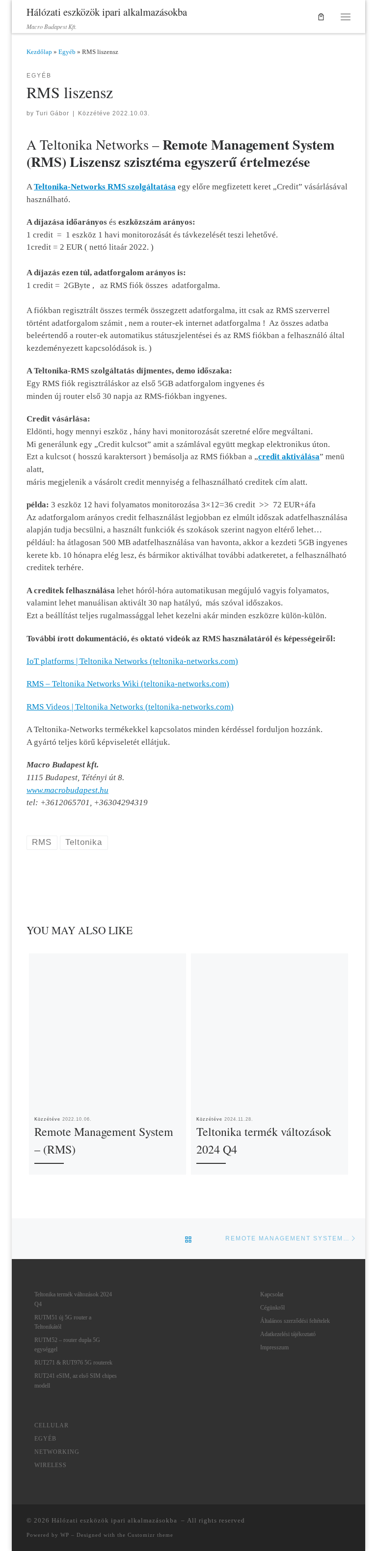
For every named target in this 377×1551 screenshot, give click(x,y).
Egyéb (67, 51)
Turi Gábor (52, 113)
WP (64, 1535)
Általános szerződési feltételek (295, 1320)
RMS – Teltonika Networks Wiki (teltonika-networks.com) (128, 683)
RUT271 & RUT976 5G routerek (73, 1362)
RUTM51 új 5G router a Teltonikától (62, 1322)
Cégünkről (272, 1307)
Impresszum (274, 1347)
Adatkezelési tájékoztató (288, 1334)
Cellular (51, 1425)
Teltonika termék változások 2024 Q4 (73, 1299)
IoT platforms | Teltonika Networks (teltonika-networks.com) (132, 661)
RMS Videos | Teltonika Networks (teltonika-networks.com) (130, 706)
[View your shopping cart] (321, 16)
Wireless (50, 1465)
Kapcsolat (271, 1294)
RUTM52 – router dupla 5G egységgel (67, 1345)
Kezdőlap (39, 51)
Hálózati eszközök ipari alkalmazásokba (115, 1520)
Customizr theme (150, 1535)
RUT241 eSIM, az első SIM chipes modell (75, 1380)
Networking (57, 1451)
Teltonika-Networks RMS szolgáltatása (105, 186)
